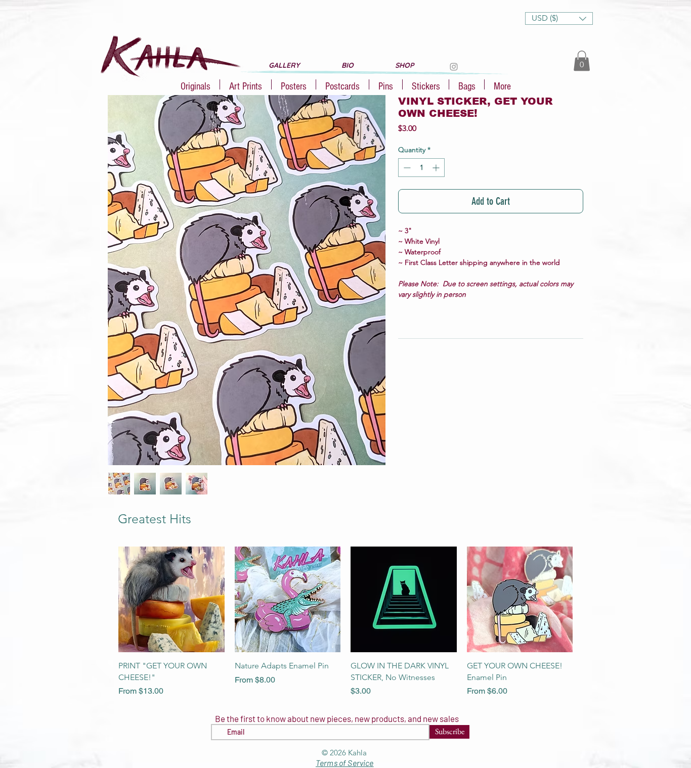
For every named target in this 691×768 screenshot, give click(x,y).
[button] (559, 18)
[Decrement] (406, 167)
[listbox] (559, 18)
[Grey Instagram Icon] (454, 67)
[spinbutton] (421, 167)
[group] (345, 622)
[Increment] (436, 167)
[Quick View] (171, 600)
